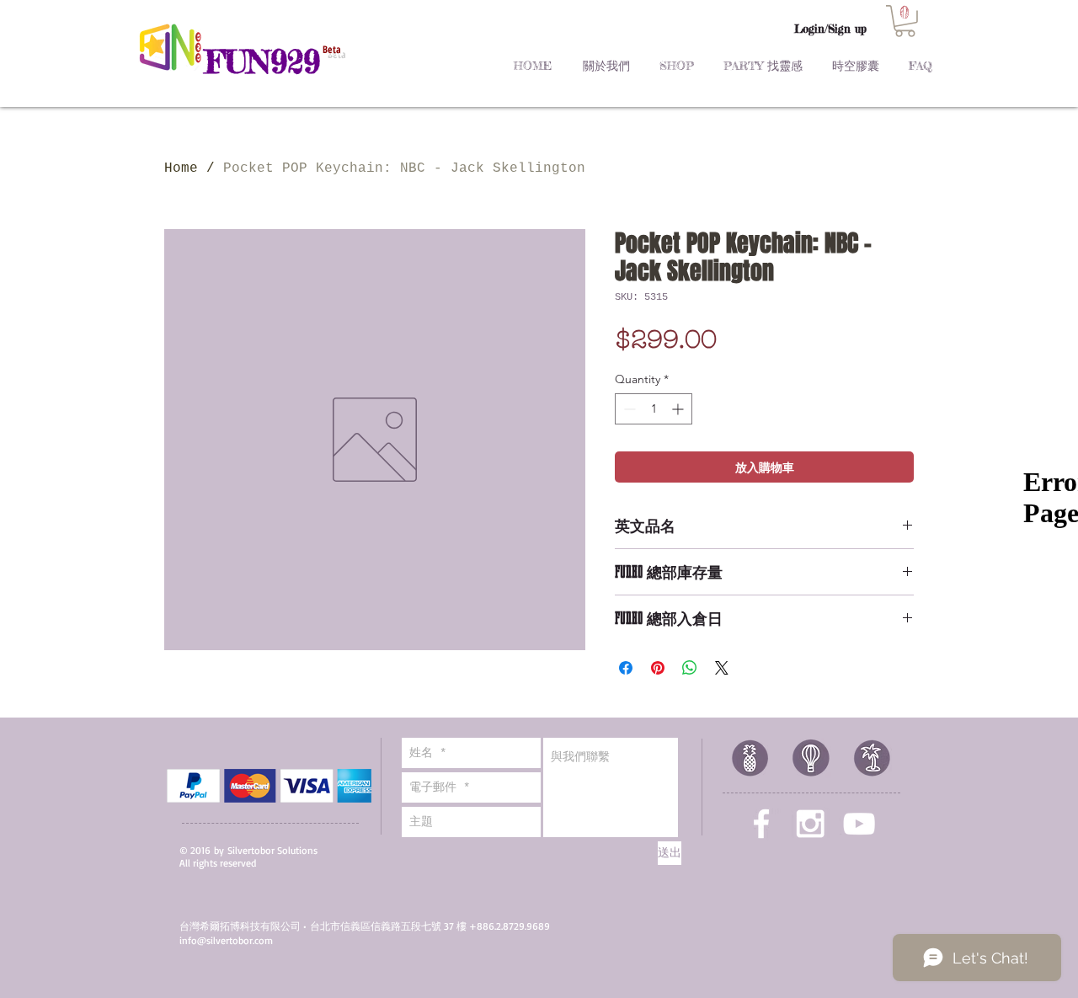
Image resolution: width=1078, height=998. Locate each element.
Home (181, 168)
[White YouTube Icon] (859, 823)
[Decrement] (627, 409)
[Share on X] (722, 668)
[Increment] (679, 409)
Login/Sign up (830, 28)
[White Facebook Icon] (761, 823)
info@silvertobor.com (226, 940)
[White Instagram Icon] (810, 823)
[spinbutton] (653, 409)
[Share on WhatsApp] (690, 668)
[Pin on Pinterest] (658, 668)
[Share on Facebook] (626, 668)
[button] (905, 21)
